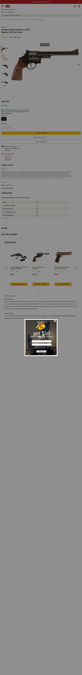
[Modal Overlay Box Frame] (41, 337)
